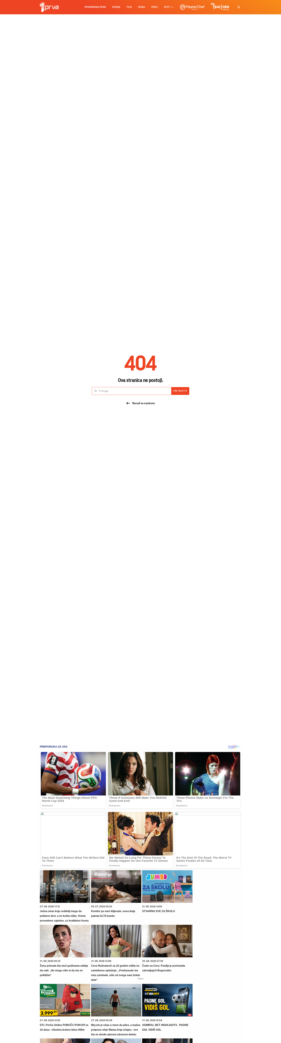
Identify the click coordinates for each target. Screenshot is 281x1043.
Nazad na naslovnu (143, 403)
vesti (167, 7)
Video (154, 7)
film (129, 7)
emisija (116, 7)
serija (141, 7)
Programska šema (95, 7)
